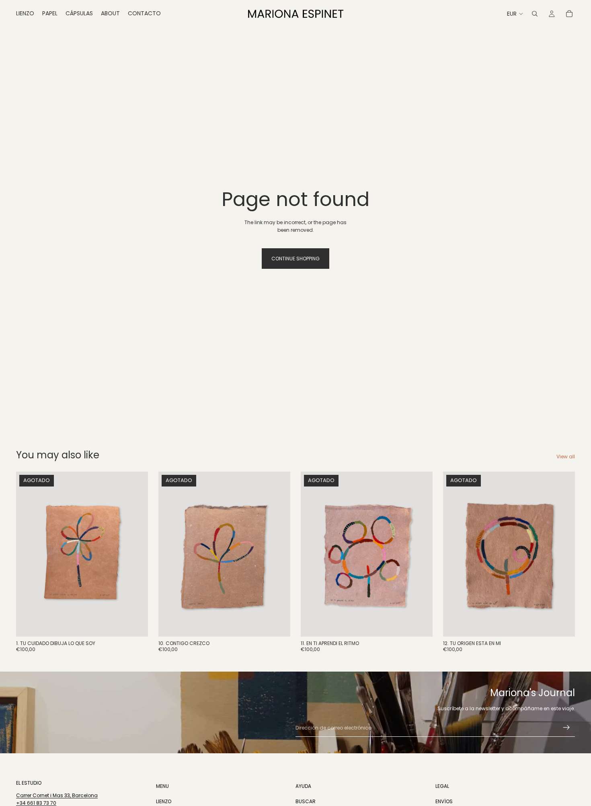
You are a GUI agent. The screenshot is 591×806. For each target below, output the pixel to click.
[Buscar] (535, 14)
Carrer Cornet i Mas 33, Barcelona (57, 795)
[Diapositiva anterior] (170, 554)
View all (565, 456)
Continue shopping (295, 258)
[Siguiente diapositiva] (278, 554)
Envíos (444, 801)
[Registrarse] (566, 727)
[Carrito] (569, 14)
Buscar (306, 801)
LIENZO (163, 801)
